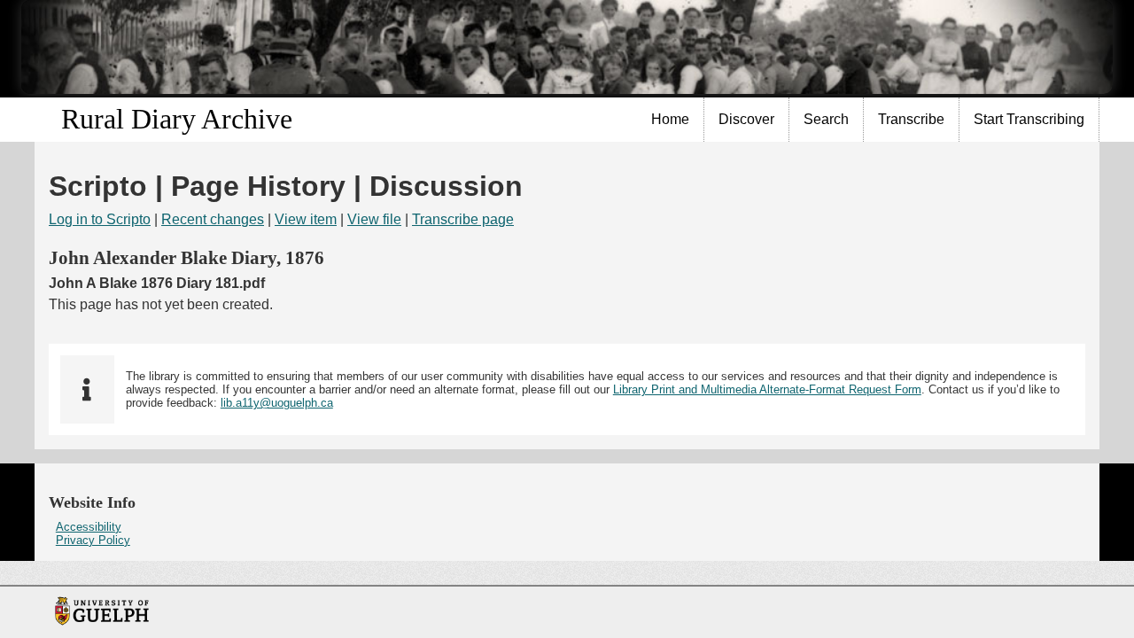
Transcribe (911, 119)
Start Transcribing (1029, 119)
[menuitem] (670, 119)
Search (826, 119)
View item (306, 219)
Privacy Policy (93, 540)
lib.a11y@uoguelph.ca (277, 402)
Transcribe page (463, 219)
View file (374, 219)
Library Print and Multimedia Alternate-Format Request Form (767, 389)
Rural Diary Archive (176, 119)
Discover (746, 119)
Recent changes (212, 219)
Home (670, 119)
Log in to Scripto (100, 219)
